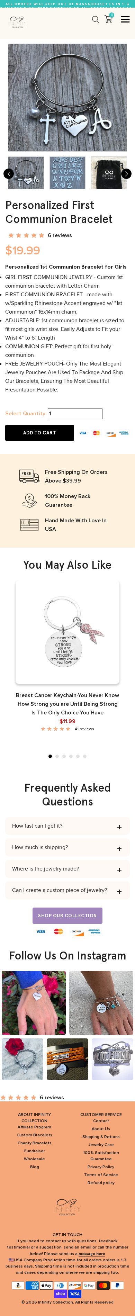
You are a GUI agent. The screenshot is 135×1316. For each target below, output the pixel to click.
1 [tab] (50, 756)
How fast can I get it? (37, 826)
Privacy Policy (101, 1167)
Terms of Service (101, 1175)
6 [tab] (85, 756)
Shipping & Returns (101, 1137)
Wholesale (34, 1159)
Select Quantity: (25, 413)
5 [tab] (78, 756)
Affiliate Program (34, 1127)
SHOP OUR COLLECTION (67, 916)
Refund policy (101, 1183)
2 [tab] (57, 756)
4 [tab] (71, 756)
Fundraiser (34, 1151)
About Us (101, 1129)
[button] (27, 235)
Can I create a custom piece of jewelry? (59, 890)
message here (92, 1253)
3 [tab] (64, 756)
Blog (34, 1167)
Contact (101, 1121)
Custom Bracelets (34, 1135)
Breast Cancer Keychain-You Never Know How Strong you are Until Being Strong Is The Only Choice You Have (67, 704)
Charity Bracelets (35, 1143)
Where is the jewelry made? (45, 869)
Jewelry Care (101, 1145)
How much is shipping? (40, 847)
